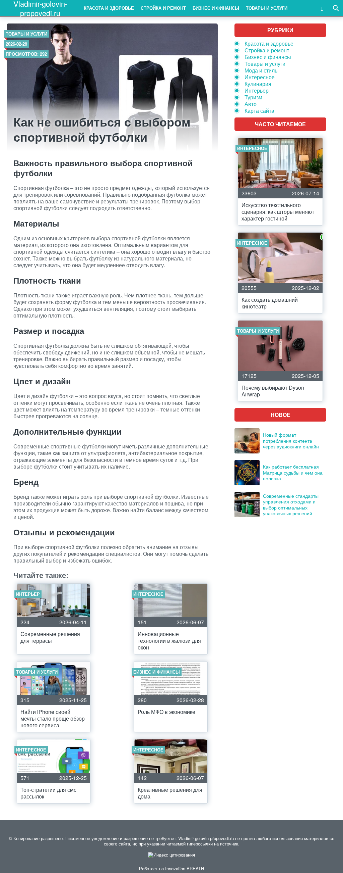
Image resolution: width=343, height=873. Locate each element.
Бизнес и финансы (216, 8)
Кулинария (258, 84)
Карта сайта (259, 110)
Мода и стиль (261, 70)
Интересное (260, 77)
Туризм (253, 97)
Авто (251, 104)
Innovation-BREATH (184, 868)
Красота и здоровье (109, 8)
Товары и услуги (266, 8)
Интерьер (257, 90)
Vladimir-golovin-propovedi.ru (40, 8)
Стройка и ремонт (163, 8)
